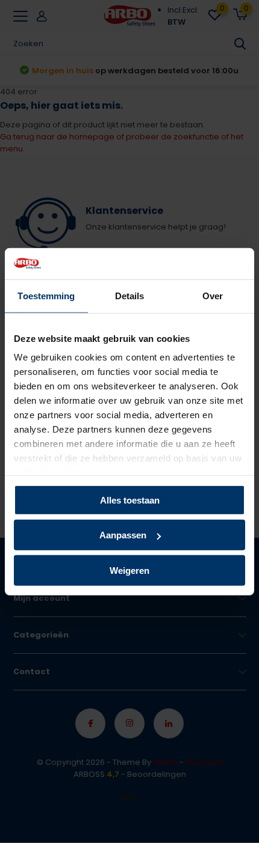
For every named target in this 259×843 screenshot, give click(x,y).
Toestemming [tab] (46, 296)
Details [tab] (130, 296)
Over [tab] (212, 296)
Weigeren (129, 570)
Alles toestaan (130, 500)
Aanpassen (122, 535)
